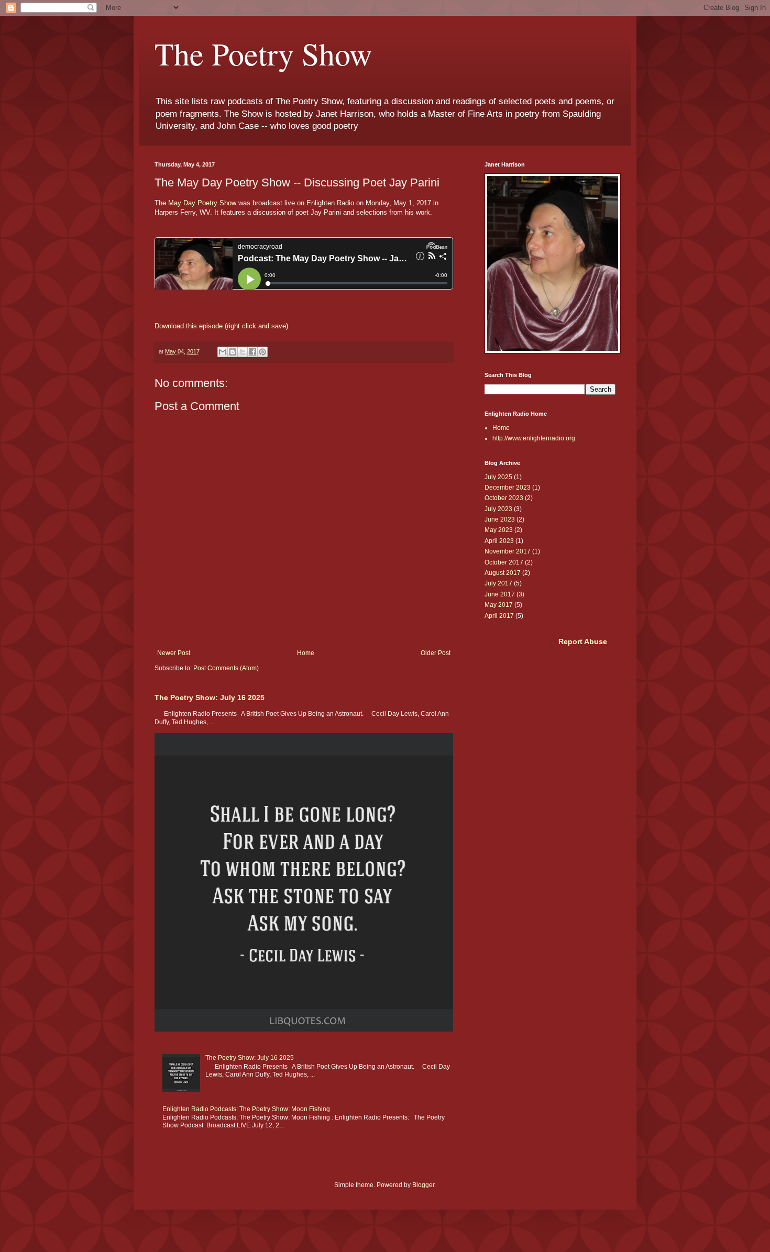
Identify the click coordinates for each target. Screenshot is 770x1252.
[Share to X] (242, 352)
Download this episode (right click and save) (221, 326)
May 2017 (499, 604)
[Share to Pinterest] (262, 352)
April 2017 (499, 615)
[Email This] (222, 352)
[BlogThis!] (232, 352)
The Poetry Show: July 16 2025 (210, 697)
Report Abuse (582, 641)
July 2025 (498, 477)
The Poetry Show (263, 53)
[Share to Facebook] (252, 352)
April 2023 (499, 541)
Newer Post (173, 653)
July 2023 (498, 509)
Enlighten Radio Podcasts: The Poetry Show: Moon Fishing (246, 1109)
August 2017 (503, 573)
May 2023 (499, 530)
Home (305, 653)
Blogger (423, 1185)
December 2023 (508, 487)
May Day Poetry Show (201, 203)
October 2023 (504, 498)
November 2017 (508, 551)
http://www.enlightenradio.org (533, 438)
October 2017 (504, 562)
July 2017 (498, 583)
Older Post (435, 653)
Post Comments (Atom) (226, 668)
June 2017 (500, 594)
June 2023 (500, 519)
